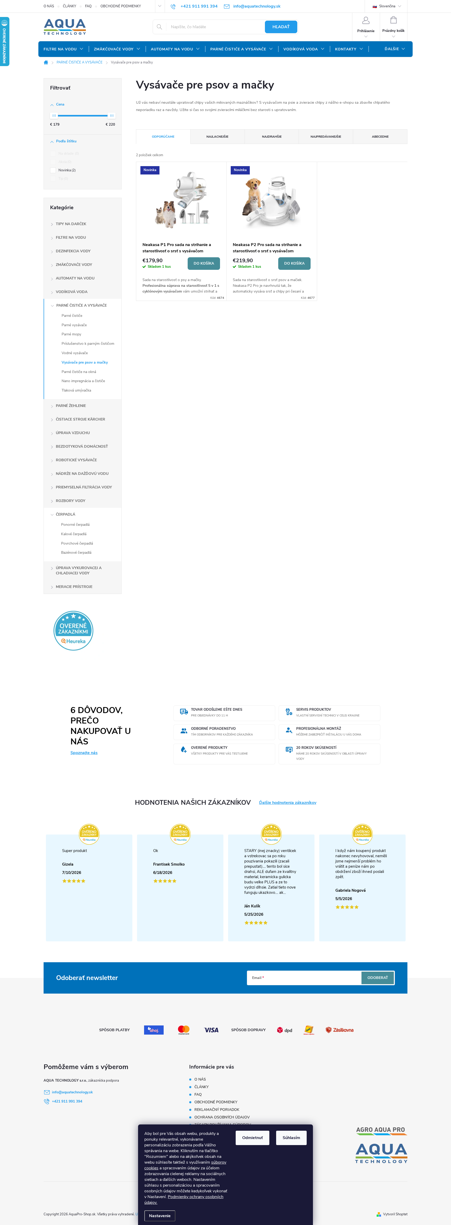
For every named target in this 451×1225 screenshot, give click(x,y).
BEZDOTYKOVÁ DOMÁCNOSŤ (82, 446)
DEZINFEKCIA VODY (73, 251)
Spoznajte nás (84, 753)
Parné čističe (72, 315)
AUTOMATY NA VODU (75, 278)
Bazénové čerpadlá (76, 552)
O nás (49, 6)
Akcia (64, 162)
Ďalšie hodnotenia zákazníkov (287, 803)
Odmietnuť (252, 1138)
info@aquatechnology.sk (72, 1092)
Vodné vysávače (75, 353)
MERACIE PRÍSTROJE (74, 586)
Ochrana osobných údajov (222, 1117)
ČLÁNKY (69, 6)
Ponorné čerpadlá (75, 524)
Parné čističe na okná (79, 371)
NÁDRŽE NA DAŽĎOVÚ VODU (82, 473)
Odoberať (377, 977)
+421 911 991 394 (67, 1101)
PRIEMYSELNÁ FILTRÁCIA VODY (84, 487)
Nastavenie (160, 1216)
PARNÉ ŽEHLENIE (71, 405)
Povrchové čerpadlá (77, 543)
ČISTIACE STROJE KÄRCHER (80, 419)
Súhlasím (291, 1138)
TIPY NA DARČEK (71, 223)
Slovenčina (386, 6)
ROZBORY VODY (70, 500)
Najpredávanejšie (326, 137)
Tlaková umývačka (76, 390)
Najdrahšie (272, 137)
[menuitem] (63, 49)
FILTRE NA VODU (71, 237)
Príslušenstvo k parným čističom (88, 343)
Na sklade (68, 153)
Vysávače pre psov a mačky (85, 362)
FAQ (88, 6)
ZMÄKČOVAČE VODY (74, 264)
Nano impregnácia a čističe (83, 380)
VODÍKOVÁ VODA (71, 291)
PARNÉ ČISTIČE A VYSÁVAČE (81, 305)
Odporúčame (163, 137)
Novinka (66, 170)
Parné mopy (71, 334)
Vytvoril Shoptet (395, 1214)
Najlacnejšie (217, 137)
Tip (62, 178)
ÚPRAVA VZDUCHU (73, 432)
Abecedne (380, 137)
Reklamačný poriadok (216, 1109)
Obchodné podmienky (120, 6)
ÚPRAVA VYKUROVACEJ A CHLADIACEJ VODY (79, 570)
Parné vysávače (74, 325)
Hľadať (281, 27)
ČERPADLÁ (65, 514)
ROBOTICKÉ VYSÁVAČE (76, 460)
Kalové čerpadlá (73, 534)
